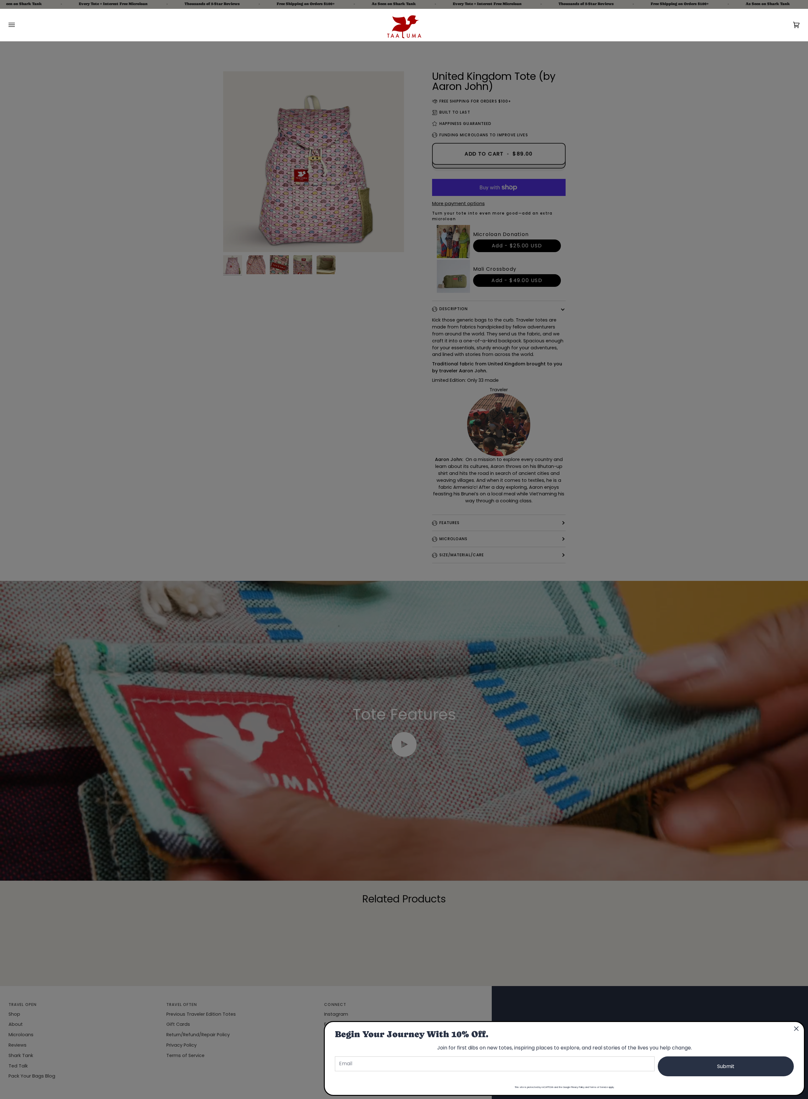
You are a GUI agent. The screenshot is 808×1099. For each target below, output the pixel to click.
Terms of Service (599, 1087)
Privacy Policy (578, 1087)
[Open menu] (18, 25)
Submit (725, 1066)
